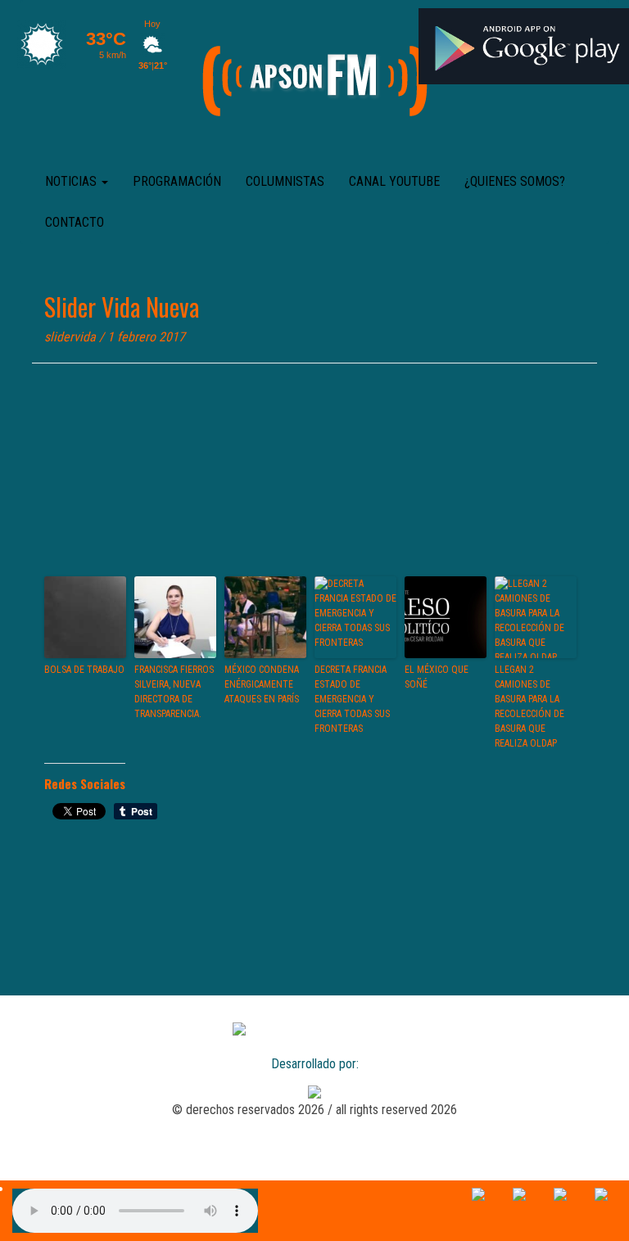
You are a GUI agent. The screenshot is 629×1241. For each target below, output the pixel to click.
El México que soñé (436, 677)
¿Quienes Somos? (514, 181)
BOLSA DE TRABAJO (84, 669)
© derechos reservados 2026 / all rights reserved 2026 (314, 1109)
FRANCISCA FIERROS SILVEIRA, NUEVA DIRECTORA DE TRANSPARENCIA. (174, 692)
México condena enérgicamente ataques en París (261, 684)
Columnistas (285, 181)
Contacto (74, 222)
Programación (177, 181)
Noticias (72, 181)
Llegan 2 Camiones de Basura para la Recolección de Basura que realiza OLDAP (529, 706)
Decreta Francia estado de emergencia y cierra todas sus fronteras (352, 699)
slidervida (70, 337)
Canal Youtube (394, 181)
